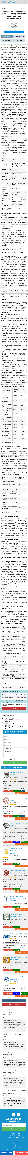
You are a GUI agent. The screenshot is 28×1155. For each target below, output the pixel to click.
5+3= (10, 759)
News (23, 1137)
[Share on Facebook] (13, 1115)
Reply (5, 1017)
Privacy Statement (16, 1147)
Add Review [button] (14, 31)
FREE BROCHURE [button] (6, 1153)
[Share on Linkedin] (18, 1115)
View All (14, 708)
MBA (19, 1133)
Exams (9, 1137)
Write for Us (11, 1142)
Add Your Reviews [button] (14, 1004)
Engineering (12, 1135)
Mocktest (16, 1137)
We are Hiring (20, 1142)
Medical (20, 1135)
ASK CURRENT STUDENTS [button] (22, 1153)
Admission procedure (14, 1001)
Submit (15, 762)
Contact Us (15, 1144)
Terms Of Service (16, 1145)
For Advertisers (19, 1140)
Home (13, 1133)
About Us (11, 1140)
